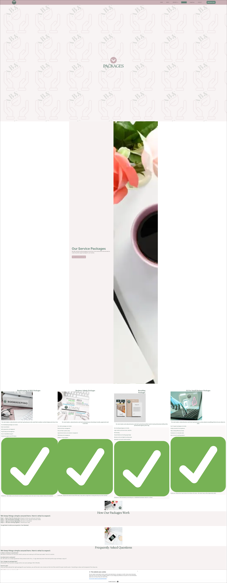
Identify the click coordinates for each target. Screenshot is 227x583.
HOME (161, 2)
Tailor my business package (78, 257)
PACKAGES (184, 2)
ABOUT (167, 2)
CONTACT (200, 2)
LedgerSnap (192, 2)
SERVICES (175, 2)
